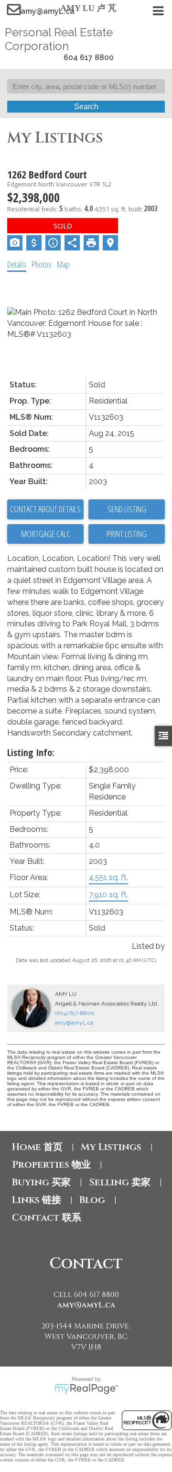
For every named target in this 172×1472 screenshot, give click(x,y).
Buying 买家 (41, 1182)
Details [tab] (16, 264)
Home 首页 (37, 1146)
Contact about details (45, 509)
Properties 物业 (51, 1164)
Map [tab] (63, 264)
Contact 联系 (46, 1217)
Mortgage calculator (45, 534)
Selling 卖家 (119, 1182)
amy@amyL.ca (48, 11)
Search (86, 107)
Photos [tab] (42, 264)
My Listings (111, 1146)
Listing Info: (30, 752)
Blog (92, 1199)
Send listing (127, 509)
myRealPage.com (86, 1389)
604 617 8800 (89, 57)
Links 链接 (36, 1199)
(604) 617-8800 (75, 1013)
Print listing (127, 533)
